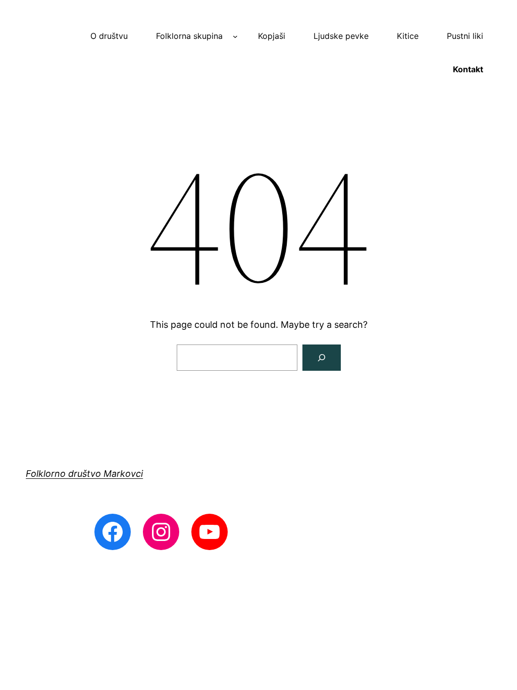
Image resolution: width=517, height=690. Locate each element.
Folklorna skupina (189, 36)
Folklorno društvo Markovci (84, 473)
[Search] (321, 357)
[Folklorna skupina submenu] (235, 36)
